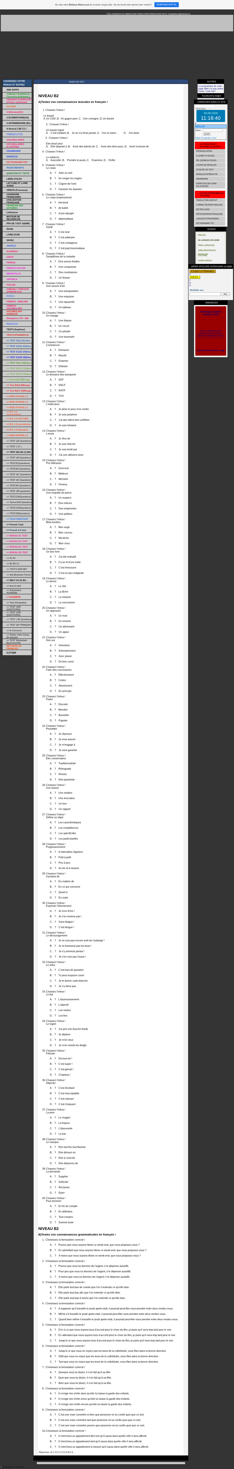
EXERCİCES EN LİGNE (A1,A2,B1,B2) (206, 184)
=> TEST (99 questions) (19, 491)
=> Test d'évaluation (17, 602)
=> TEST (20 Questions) (19, 441)
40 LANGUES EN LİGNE (209, 240)
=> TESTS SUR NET (17, 569)
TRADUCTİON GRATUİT (206, 200)
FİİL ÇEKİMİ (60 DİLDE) (206, 160)
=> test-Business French (19, 574)
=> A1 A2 (11, 558)
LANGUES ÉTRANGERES (207, 219)
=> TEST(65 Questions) (18, 485)
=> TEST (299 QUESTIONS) (14, 613)
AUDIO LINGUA (205, 260)
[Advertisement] (117, 55)
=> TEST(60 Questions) (18, 468)
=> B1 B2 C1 (13, 563)
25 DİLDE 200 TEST (205, 170)
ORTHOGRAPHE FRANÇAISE (209, 214)
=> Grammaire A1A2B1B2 (14, 591)
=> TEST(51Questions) (18, 463)
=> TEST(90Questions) (18, 513)
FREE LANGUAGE (206, 245)
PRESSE (202, 235)
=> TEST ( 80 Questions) (19, 619)
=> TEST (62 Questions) (19, 480)
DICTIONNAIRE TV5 (205, 223)
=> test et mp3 (14, 586)
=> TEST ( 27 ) (14, 446)
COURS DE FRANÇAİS (206, 165)
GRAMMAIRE (202, 179)
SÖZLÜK (200, 126)
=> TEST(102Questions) (19, 507)
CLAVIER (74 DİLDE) (205, 156)
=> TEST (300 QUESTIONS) (14, 608)
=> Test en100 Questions (19, 502)
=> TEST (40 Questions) (19, 457)
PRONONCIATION (204, 151)
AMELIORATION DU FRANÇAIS (207, 251)
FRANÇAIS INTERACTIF (206, 174)
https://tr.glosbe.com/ (205, 137)
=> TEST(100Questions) (19, 496)
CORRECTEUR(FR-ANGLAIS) (209, 205)
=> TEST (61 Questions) (19, 474)
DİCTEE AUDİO (202, 209)
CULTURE (202, 255)
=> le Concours (14, 630)
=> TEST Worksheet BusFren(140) (17, 641)
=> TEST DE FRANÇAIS (19, 625)
